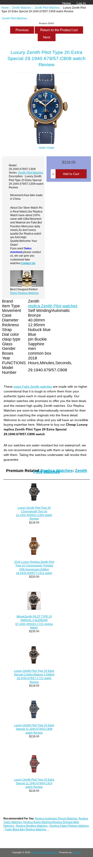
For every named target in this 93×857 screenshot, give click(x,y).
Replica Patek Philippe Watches (69, 825)
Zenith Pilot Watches (47, 7)
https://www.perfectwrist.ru (44, 852)
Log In (81, 3)
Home (66, 3)
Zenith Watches (21, 7)
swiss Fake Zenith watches (33, 386)
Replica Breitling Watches (32, 825)
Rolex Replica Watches (24, 292)
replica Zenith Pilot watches (52, 306)
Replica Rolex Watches (37, 822)
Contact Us (28, 263)
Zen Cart (76, 852)
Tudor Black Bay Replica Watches (25, 829)
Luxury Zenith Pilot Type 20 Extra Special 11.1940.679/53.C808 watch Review (34, 729)
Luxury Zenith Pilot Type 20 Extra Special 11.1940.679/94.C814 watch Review (34, 783)
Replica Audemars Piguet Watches (56, 818)
